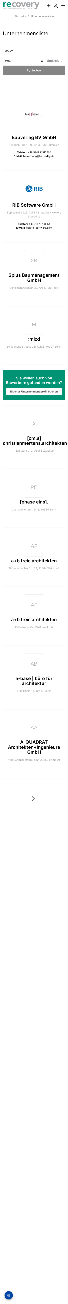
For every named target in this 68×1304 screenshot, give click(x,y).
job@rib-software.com (39, 227)
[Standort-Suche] (41, 61)
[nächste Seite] (33, 799)
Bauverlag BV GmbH (34, 137)
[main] (34, 426)
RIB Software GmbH (34, 205)
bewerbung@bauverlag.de (38, 156)
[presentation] (48, 6)
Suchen (36, 70)
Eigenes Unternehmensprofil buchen (34, 391)
